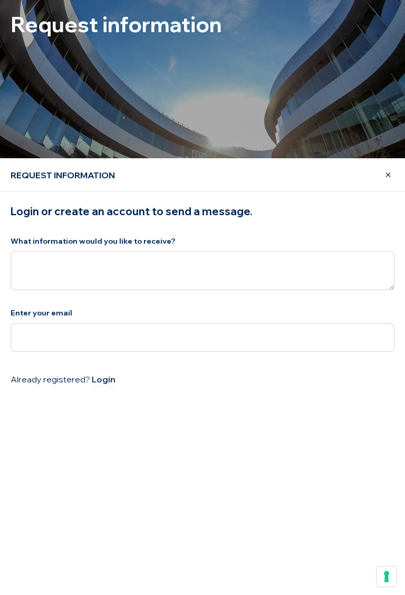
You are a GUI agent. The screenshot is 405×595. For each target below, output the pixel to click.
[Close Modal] (381, 175)
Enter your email (41, 313)
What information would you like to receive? (93, 241)
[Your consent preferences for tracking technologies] (387, 577)
